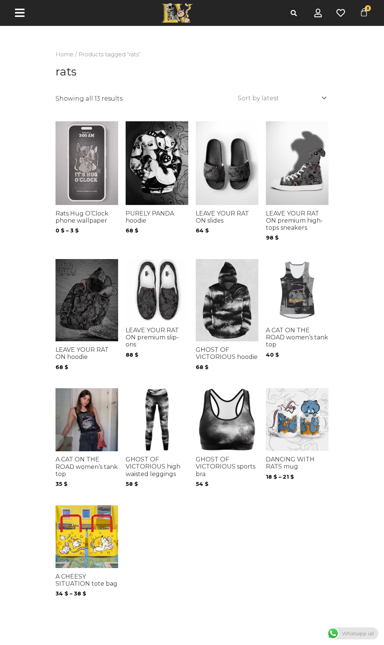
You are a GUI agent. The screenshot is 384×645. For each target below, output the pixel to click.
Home (65, 54)
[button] (294, 13)
